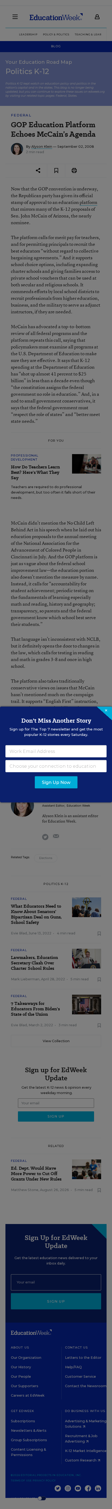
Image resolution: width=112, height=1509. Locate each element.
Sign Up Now (56, 782)
